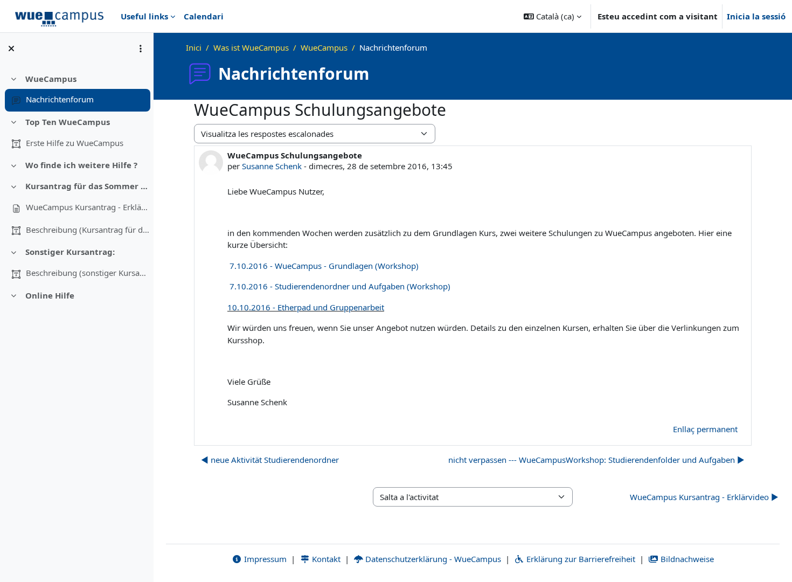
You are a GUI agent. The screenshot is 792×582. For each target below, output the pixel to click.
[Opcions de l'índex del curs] (140, 48)
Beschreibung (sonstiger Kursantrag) (88, 272)
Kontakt (325, 558)
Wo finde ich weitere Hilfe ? (81, 165)
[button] (552, 16)
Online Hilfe (49, 295)
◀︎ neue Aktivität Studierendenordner (270, 459)
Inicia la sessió (756, 16)
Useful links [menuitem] (144, 16)
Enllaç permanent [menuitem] (705, 429)
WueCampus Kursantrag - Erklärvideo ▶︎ (704, 496)
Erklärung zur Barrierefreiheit (579, 558)
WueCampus (51, 78)
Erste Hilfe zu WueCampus (74, 142)
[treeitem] (76, 89)
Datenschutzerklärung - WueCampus (432, 558)
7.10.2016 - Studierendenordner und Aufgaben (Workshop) (340, 286)
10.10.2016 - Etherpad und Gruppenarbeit (305, 307)
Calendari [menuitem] (204, 16)
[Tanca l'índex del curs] (11, 48)
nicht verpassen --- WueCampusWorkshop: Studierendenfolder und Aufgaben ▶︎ (596, 459)
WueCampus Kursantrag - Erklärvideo (88, 207)
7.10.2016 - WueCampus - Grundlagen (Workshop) (324, 265)
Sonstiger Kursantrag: (70, 251)
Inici (194, 47)
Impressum (264, 558)
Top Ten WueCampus (67, 121)
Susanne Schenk (272, 166)
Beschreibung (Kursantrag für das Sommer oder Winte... (88, 229)
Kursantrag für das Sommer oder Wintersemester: (87, 186)
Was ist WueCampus (251, 47)
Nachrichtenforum (60, 99)
